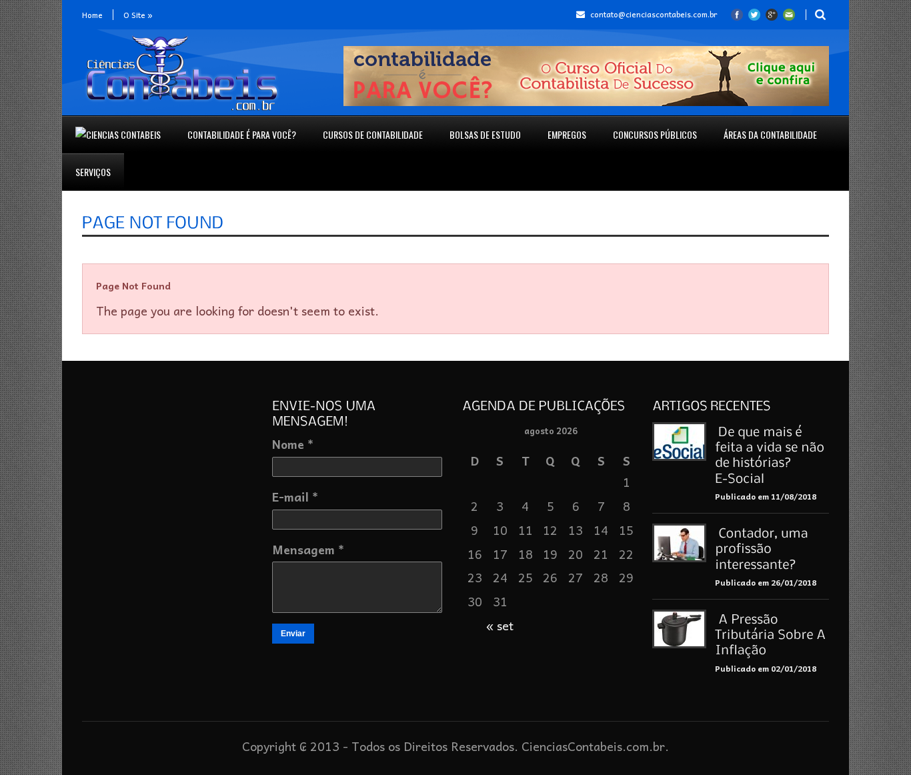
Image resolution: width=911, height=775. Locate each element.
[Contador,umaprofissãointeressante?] (763, 548)
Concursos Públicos (655, 134)
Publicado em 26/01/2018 (765, 582)
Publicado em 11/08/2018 (765, 496)
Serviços (93, 172)
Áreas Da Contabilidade (770, 134)
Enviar (293, 633)
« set (500, 625)
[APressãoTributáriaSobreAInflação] (772, 634)
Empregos (567, 134)
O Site (138, 14)
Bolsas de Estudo (485, 134)
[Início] (118, 134)
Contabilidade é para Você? (241, 134)
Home (92, 14)
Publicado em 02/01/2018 (765, 668)
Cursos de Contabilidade (373, 134)
